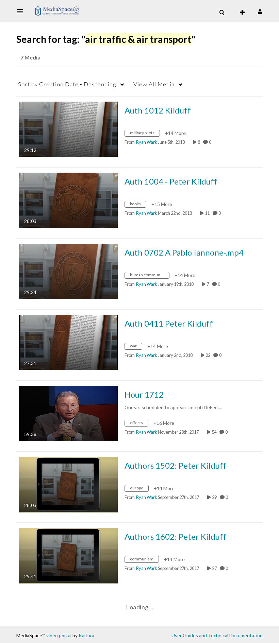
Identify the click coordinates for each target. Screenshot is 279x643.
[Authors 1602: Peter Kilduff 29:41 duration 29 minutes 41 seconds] (68, 555)
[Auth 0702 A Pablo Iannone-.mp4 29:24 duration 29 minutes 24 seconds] (68, 271)
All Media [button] (154, 84)
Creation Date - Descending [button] (67, 84)
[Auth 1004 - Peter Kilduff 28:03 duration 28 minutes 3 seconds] (68, 200)
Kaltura (86, 635)
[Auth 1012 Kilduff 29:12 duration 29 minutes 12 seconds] (68, 129)
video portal (58, 635)
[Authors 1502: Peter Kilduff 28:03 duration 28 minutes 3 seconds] (68, 484)
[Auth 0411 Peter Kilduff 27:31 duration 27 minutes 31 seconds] (68, 342)
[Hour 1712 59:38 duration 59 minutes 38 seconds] (68, 413)
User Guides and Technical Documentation (217, 635)
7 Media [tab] (30, 57)
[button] (21, 11)
